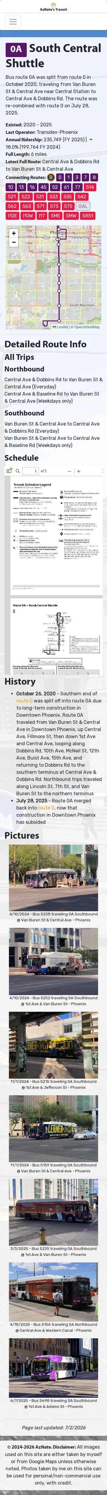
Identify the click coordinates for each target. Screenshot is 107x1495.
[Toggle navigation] (13, 22)
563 (27, 206)
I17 (42, 216)
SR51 (87, 216)
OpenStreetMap (87, 326)
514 (90, 187)
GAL (83, 206)
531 (40, 197)
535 (68, 197)
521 (12, 197)
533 (54, 197)
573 (54, 206)
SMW (71, 216)
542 (82, 197)
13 (21, 187)
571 (40, 206)
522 (26, 197)
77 (77, 187)
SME (55, 216)
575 (68, 206)
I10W (28, 216)
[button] (59, 229)
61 (66, 187)
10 (10, 187)
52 (55, 187)
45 (43, 187)
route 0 (24, 701)
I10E (12, 216)
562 (12, 206)
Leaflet (62, 326)
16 (32, 187)
